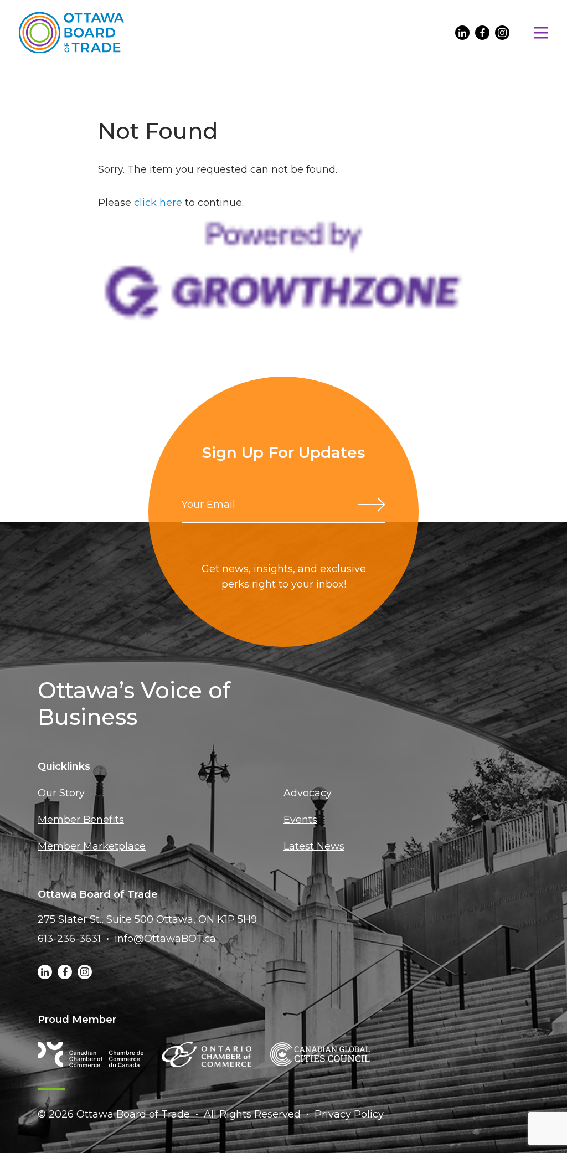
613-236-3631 (69, 939)
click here (158, 203)
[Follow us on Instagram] (502, 32)
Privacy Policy (349, 1114)
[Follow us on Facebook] (482, 32)
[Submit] (371, 504)
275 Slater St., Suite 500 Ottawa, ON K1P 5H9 (147, 919)
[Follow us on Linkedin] (462, 32)
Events (300, 820)
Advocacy (308, 793)
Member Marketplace (92, 846)
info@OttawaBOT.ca (165, 939)
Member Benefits (81, 820)
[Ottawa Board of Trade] (71, 32)
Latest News (314, 846)
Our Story (61, 793)
